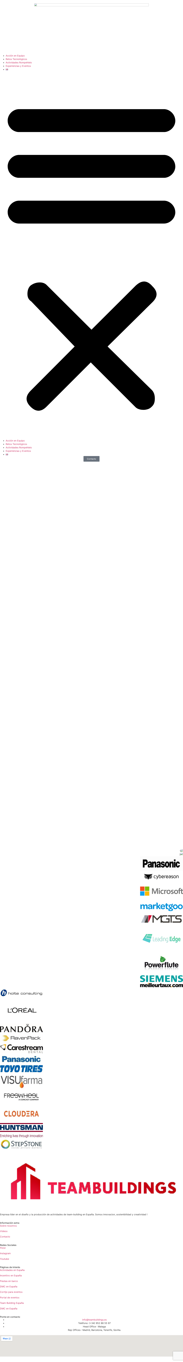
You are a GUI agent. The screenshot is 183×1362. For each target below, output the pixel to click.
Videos (3, 1231)
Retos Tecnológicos (16, 59)
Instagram (5, 1253)
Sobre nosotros (8, 1225)
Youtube (4, 1258)
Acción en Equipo (15, 55)
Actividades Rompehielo (19, 62)
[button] (91, 255)
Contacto (5, 1236)
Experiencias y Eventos (18, 65)
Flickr (3, 1247)
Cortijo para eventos (11, 1291)
